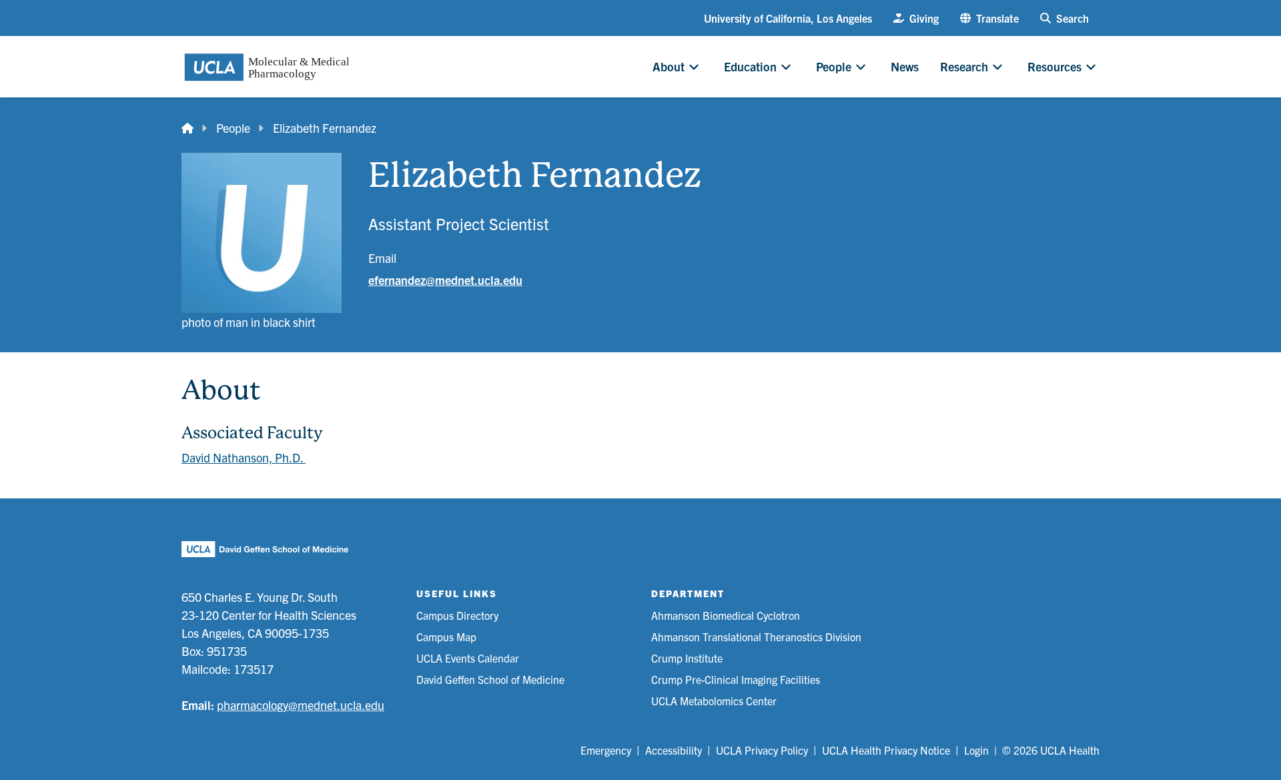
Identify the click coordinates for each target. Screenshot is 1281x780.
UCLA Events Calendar (467, 658)
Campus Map (446, 636)
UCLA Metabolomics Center (714, 700)
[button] (989, 18)
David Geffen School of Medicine (490, 679)
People (233, 127)
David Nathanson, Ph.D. (243, 457)
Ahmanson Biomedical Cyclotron (725, 615)
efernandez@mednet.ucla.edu (445, 280)
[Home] (187, 128)
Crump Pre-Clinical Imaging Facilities (735, 679)
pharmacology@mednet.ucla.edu (300, 705)
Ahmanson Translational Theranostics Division (756, 636)
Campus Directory (457, 615)
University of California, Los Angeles (788, 18)
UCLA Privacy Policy (762, 750)
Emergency (605, 750)
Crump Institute (687, 658)
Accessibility (673, 750)
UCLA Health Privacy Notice (886, 750)
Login (976, 750)
